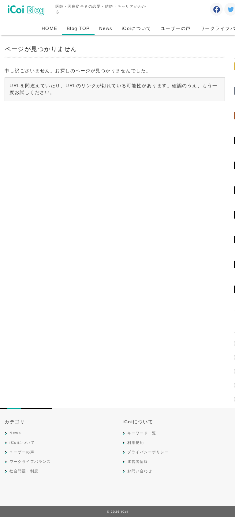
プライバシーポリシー (148, 452)
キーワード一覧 (141, 433)
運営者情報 (137, 461)
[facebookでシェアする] (216, 10)
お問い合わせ (139, 471)
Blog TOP (78, 28)
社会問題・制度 (24, 471)
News (106, 28)
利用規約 (135, 442)
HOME (50, 28)
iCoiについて (136, 28)
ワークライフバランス (30, 461)
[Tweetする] (231, 10)
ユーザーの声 (176, 28)
